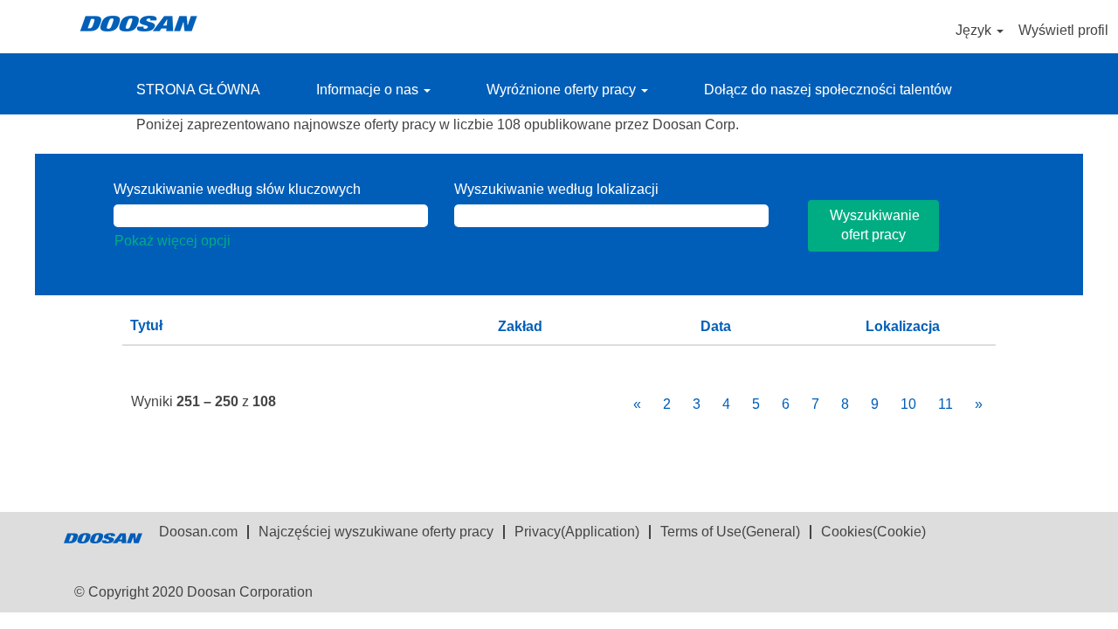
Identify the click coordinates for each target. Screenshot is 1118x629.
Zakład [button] (520, 326)
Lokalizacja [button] (903, 326)
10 (908, 404)
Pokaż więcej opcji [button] (172, 240)
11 (945, 404)
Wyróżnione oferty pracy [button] (563, 89)
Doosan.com (198, 531)
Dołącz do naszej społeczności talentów (828, 89)
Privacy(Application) (576, 531)
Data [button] (715, 326)
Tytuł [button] (146, 325)
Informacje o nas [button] (369, 89)
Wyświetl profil (1063, 30)
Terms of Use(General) (730, 531)
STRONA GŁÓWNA (198, 89)
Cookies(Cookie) (873, 531)
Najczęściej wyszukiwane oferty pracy (376, 531)
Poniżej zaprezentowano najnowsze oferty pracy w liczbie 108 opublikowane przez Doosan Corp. (437, 124)
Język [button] (975, 30)
